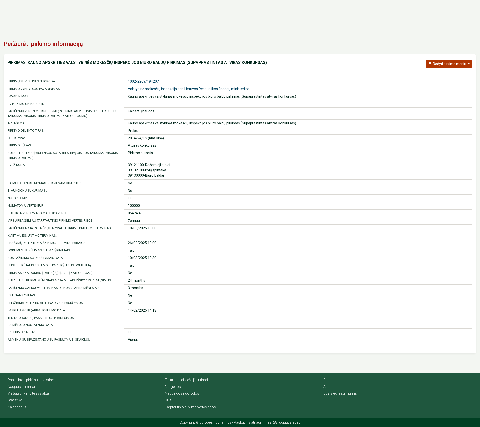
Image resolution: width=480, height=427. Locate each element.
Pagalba (330, 380)
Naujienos (173, 387)
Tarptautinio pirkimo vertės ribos (190, 407)
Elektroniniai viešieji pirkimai (186, 380)
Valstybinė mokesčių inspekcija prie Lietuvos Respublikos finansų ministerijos (189, 89)
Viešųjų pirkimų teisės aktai (29, 393)
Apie (327, 387)
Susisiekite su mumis (340, 393)
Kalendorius (17, 407)
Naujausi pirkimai (21, 387)
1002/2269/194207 (143, 81)
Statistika (15, 400)
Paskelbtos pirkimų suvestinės (32, 380)
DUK (168, 400)
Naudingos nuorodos (182, 393)
